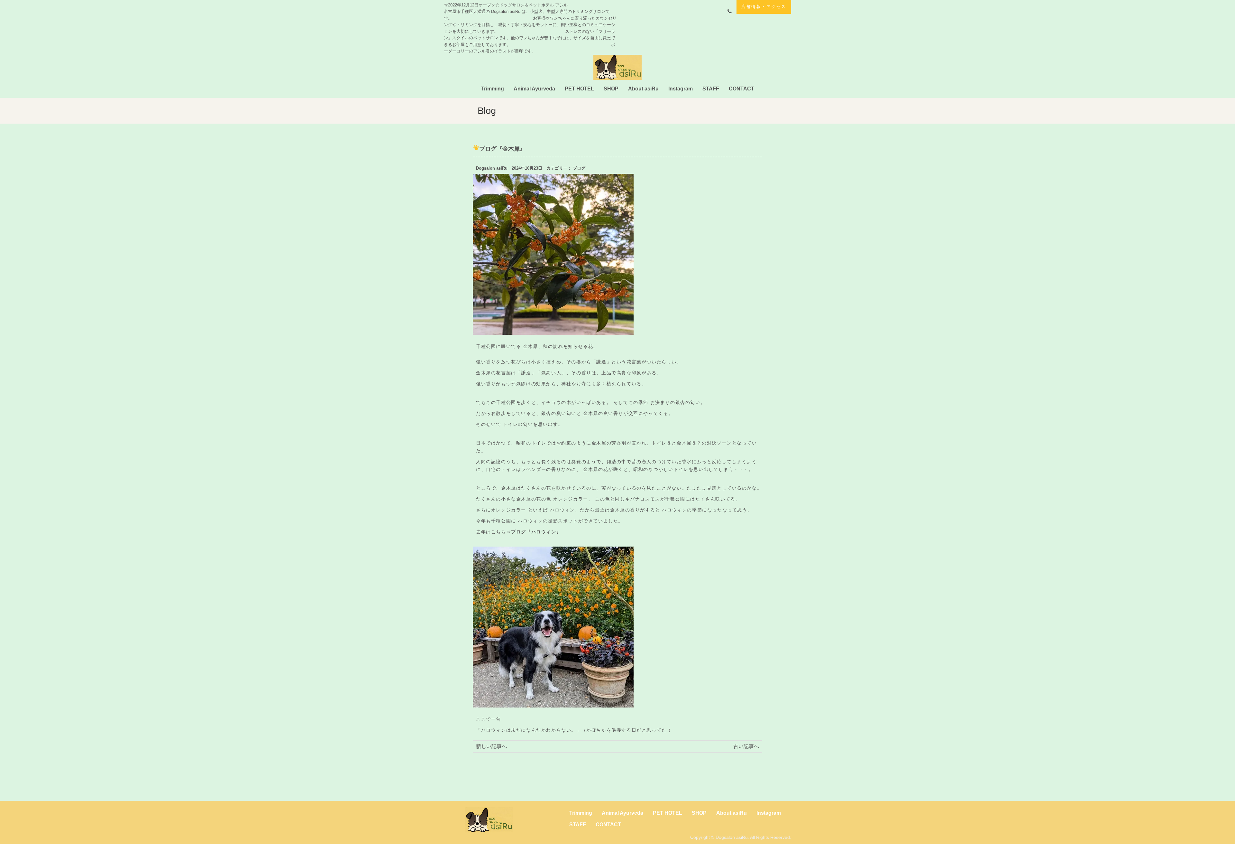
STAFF (710, 88)
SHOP (611, 88)
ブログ (579, 168)
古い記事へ (746, 746)
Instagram (680, 88)
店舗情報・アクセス (763, 6)
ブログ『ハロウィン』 (536, 531)
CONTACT (741, 88)
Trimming (492, 88)
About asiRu (643, 88)
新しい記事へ (491, 746)
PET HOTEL (579, 88)
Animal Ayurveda (534, 88)
